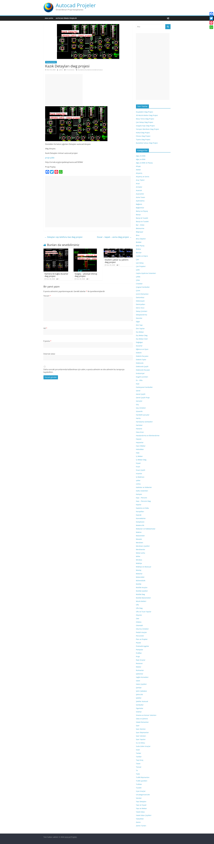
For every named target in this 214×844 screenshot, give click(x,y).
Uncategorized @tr (143, 795)
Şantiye (138, 688)
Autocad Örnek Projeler (66, 18)
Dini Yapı (139, 325)
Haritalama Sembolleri (144, 422)
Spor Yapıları (141, 739)
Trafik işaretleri (141, 781)
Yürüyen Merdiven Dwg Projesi (147, 129)
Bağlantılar (140, 208)
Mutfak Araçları (141, 587)
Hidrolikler (140, 449)
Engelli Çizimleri (142, 377)
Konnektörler (141, 518)
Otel (137, 618)
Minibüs (139, 560)
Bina (137, 235)
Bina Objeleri (141, 239)
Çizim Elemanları (142, 294)
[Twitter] (211, 18)
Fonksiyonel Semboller (144, 387)
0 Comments (70, 70)
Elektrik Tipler (141, 360)
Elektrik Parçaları (142, 356)
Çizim (138, 290)
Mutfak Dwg (140, 594)
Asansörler (140, 194)
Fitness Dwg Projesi (143, 136)
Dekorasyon (140, 301)
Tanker (138, 753)
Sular (138, 750)
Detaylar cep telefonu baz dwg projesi (63, 237)
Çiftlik (138, 277)
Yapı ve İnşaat (141, 805)
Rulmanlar (140, 670)
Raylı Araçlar (140, 660)
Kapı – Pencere (141, 498)
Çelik (138, 270)
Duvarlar (139, 346)
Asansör (139, 190)
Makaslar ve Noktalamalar (145, 529)
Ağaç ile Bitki (140, 156)
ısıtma (138, 484)
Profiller (139, 653)
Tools (138, 774)
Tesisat (138, 767)
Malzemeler (140, 536)
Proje (138, 656)
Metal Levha (140, 553)
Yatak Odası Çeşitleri (143, 815)
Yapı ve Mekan (141, 808)
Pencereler (140, 636)
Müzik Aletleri (141, 601)
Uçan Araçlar (141, 791)
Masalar (139, 539)
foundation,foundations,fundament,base (90, 70)
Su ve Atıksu (140, 743)
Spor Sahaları (141, 736)
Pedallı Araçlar (141, 632)
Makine (138, 532)
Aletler (138, 170)
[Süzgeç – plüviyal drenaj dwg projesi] (85, 250)
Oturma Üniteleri (142, 629)
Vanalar (139, 798)
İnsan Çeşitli (140, 470)
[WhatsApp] (211, 27)
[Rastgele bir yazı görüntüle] (168, 18)
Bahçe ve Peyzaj (142, 211)
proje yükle (49, 157)
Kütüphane (140, 522)
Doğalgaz (139, 342)
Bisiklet (138, 242)
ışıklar (138, 480)
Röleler (138, 667)
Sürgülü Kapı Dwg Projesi (145, 126)
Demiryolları (140, 304)
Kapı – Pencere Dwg (143, 501)
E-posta (47, 341)
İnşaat (138, 463)
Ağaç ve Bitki (140, 159)
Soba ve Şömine (142, 719)
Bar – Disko (140, 225)
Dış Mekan (140, 332)
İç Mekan (139, 456)
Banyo (138, 215)
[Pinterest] (211, 22)
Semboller (140, 705)
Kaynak (138, 515)
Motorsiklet (140, 577)
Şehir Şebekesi (141, 691)
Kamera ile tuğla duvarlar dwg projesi (56, 275)
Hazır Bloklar (140, 446)
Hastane (139, 429)
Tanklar (139, 757)
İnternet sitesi (49, 354)
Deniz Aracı (140, 308)
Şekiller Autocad (142, 701)
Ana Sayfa (49, 18)
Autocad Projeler (76, 5)
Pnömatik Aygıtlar (142, 646)
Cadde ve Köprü (142, 256)
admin (61, 70)
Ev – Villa (139, 380)
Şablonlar (139, 674)
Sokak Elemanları (142, 722)
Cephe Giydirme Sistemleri (146, 273)
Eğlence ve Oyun (142, 349)
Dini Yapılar (140, 328)
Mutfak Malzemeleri (143, 598)
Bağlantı (139, 204)
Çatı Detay (140, 263)
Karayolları (140, 511)
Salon (138, 681)
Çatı (137, 259)
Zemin (138, 822)
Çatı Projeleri (141, 266)
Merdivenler (140, 549)
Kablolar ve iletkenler (144, 487)
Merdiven (139, 543)
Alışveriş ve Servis (142, 177)
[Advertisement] (64, 89)
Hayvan (138, 439)
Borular (139, 252)
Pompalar (139, 650)
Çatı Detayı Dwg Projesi (144, 122)
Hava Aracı (140, 432)
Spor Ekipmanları (142, 732)
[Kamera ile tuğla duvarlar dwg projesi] (55, 250)
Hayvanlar (139, 442)
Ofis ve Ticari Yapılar (143, 612)
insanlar (139, 473)
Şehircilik (139, 694)
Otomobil (139, 625)
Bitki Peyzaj (140, 246)
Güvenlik (139, 411)
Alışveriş (139, 173)
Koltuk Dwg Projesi (143, 133)
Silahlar (139, 712)
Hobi (137, 453)
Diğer (138, 322)
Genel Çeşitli (140, 394)
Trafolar (139, 784)
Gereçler (139, 401)
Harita (138, 418)
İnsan (138, 467)
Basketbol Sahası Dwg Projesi (147, 143)
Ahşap (138, 166)
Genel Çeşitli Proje (143, 397)
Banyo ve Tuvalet (142, 221)
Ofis (137, 605)
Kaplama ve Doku (142, 508)
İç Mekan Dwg (141, 460)
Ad (45, 328)
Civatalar (139, 284)
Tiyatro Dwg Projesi (143, 139)
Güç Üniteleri (141, 408)
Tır (137, 770)
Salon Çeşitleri (141, 684)
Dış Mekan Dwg (141, 335)
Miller (138, 556)
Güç (137, 404)
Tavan (138, 763)
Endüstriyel (140, 373)
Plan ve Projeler (142, 639)
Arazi (138, 183)
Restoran (139, 663)
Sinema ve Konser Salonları (146, 715)
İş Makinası (140, 477)
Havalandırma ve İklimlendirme (147, 435)
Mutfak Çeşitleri (142, 591)
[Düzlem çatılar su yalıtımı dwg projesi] (118, 250)
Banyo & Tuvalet (142, 218)
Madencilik (140, 525)
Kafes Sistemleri (142, 491)
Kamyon (139, 494)
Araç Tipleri (140, 180)
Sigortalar (139, 708)
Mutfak (138, 584)
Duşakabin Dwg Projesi (144, 112)
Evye (137, 384)
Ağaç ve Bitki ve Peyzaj (144, 163)
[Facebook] (211, 14)
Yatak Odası (140, 812)
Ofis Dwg (139, 608)
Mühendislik (140, 580)
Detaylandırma (141, 315)
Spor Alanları (141, 729)
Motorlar (139, 574)
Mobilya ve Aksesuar (143, 567)
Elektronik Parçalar (143, 370)
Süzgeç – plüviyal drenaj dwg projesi (86, 275)
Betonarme (140, 228)
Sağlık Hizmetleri (142, 677)
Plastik (138, 643)
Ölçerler (139, 615)
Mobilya (139, 563)
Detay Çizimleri (51, 62)
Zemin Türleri (141, 826)
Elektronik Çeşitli (142, 366)
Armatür (139, 187)
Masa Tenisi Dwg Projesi (145, 119)
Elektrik (138, 353)
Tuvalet (138, 788)
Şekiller (138, 698)
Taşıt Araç (139, 760)
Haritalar (139, 425)
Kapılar (138, 505)
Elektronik (139, 363)
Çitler (138, 280)
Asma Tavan (140, 197)
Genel (138, 391)
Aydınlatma (140, 201)
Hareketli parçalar (142, 415)
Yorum (47, 296)
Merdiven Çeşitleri (143, 546)
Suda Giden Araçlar (143, 746)
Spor (137, 725)
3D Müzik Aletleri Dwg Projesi (147, 115)
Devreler (139, 318)
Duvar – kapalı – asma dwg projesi (114, 237)
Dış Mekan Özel (142, 339)
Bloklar (138, 249)
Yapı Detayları (141, 801)
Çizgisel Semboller (143, 287)
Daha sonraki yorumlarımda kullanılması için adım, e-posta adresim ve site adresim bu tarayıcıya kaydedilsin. (83, 370)
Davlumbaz (140, 297)
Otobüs (138, 622)
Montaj (138, 570)
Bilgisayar (139, 232)
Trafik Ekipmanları (142, 777)
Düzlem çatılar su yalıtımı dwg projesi (117, 261)
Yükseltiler (140, 819)
